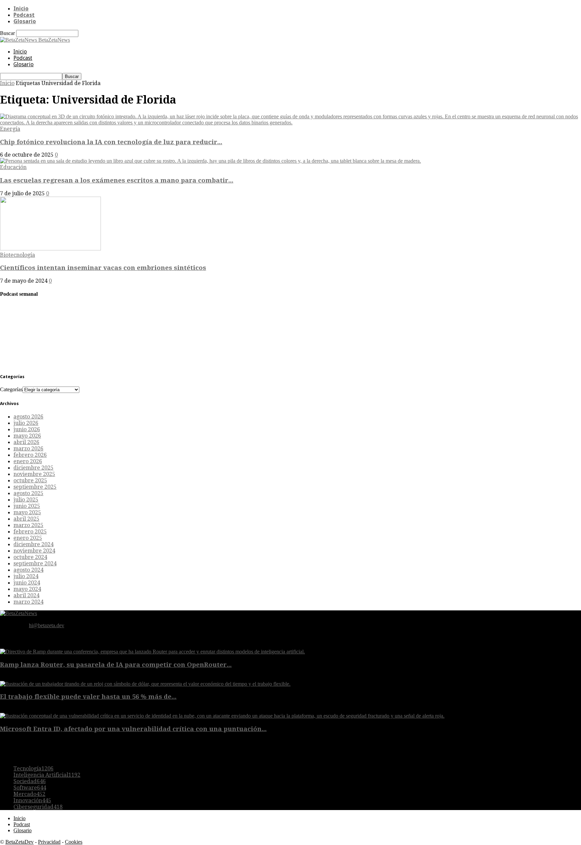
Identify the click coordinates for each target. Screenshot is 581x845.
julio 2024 (25, 576)
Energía (10, 129)
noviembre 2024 (34, 551)
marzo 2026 (28, 448)
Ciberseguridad (38, 807)
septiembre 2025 (34, 487)
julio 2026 (25, 423)
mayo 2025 (27, 512)
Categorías (11, 389)
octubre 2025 (30, 480)
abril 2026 (26, 442)
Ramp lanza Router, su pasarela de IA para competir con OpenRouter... (116, 664)
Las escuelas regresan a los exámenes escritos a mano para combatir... (116, 180)
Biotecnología (17, 255)
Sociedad (29, 781)
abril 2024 (26, 595)
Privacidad (49, 842)
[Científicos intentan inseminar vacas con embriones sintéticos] (50, 248)
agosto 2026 (28, 416)
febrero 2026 (30, 455)
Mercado (29, 794)
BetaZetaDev (19, 842)
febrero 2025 (30, 531)
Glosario (24, 21)
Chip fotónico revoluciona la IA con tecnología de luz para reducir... (111, 142)
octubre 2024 (30, 557)
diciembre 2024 (33, 544)
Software (29, 787)
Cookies (73, 842)
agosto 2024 (28, 570)
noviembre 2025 (34, 474)
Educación (13, 167)
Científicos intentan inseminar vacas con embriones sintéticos (103, 267)
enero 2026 (27, 461)
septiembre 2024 (34, 563)
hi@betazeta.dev (46, 625)
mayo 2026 (27, 436)
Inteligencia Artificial (46, 775)
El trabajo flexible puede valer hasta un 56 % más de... (88, 696)
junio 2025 (26, 506)
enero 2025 (27, 538)
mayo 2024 (27, 589)
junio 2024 (26, 582)
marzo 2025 (28, 525)
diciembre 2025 (33, 468)
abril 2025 (26, 519)
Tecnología (33, 768)
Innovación (32, 800)
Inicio (21, 8)
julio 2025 (25, 499)
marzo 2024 (28, 602)
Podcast (24, 15)
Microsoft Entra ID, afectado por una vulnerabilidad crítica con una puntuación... (133, 728)
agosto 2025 (28, 493)
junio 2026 (26, 429)
